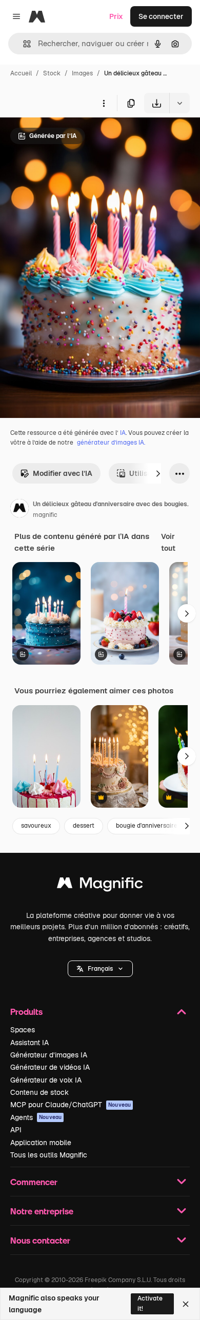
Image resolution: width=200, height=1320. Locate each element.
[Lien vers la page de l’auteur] (19, 510)
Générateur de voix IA (46, 1080)
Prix (116, 16)
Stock (52, 73)
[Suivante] (158, 473)
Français (100, 969)
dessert (83, 826)
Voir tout (168, 542)
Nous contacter (40, 1240)
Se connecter (161, 16)
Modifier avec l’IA (62, 473)
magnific (45, 515)
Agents (36, 1117)
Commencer (33, 1181)
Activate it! (150, 1303)
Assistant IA (29, 1042)
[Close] (185, 1304)
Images (82, 73)
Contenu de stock (39, 1092)
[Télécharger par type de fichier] (179, 103)
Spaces (22, 1029)
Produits (26, 1011)
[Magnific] (100, 885)
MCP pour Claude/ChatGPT (70, 1104)
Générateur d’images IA (48, 1054)
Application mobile (40, 1142)
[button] (100, 969)
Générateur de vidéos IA (50, 1067)
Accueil (21, 73)
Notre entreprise (41, 1211)
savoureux (36, 826)
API (16, 1129)
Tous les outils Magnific (48, 1154)
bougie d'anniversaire (146, 826)
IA (123, 433)
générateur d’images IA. (111, 442)
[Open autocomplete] (23, 44)
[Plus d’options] (103, 103)
